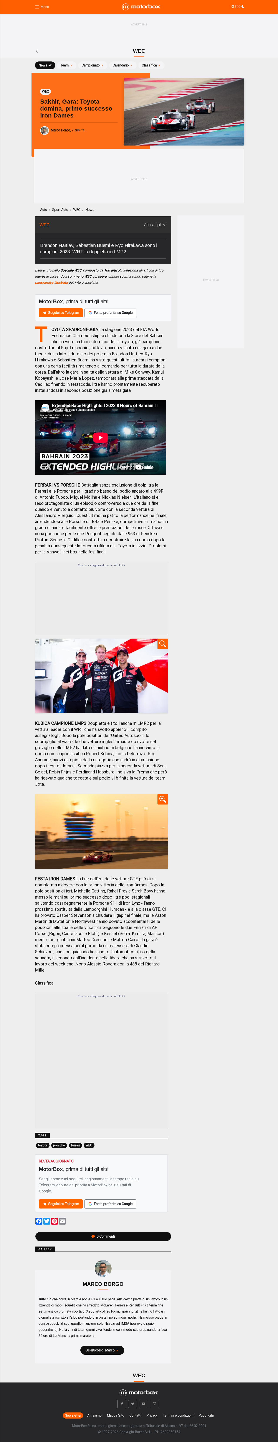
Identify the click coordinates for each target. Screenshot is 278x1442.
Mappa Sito (115, 1415)
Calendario (121, 65)
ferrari (75, 1145)
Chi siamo (94, 1415)
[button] (121, 1404)
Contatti (135, 1415)
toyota (42, 1145)
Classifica (149, 65)
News (42, 65)
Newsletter (73, 1415)
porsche (59, 1145)
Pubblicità (206, 1415)
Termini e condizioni (178, 1415)
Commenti (106, 1236)
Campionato (91, 65)
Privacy (152, 1415)
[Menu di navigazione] (41, 7)
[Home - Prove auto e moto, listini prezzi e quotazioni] (141, 6)
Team (64, 65)
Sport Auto (60, 210)
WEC (76, 210)
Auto (43, 210)
